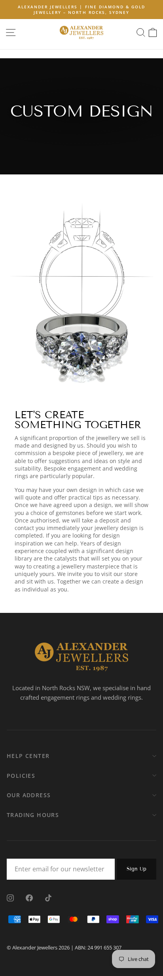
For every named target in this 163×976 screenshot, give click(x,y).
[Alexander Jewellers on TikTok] (48, 897)
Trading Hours (33, 815)
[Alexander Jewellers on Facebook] (29, 897)
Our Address (29, 795)
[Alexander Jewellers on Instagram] (10, 897)
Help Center (28, 756)
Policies (21, 775)
